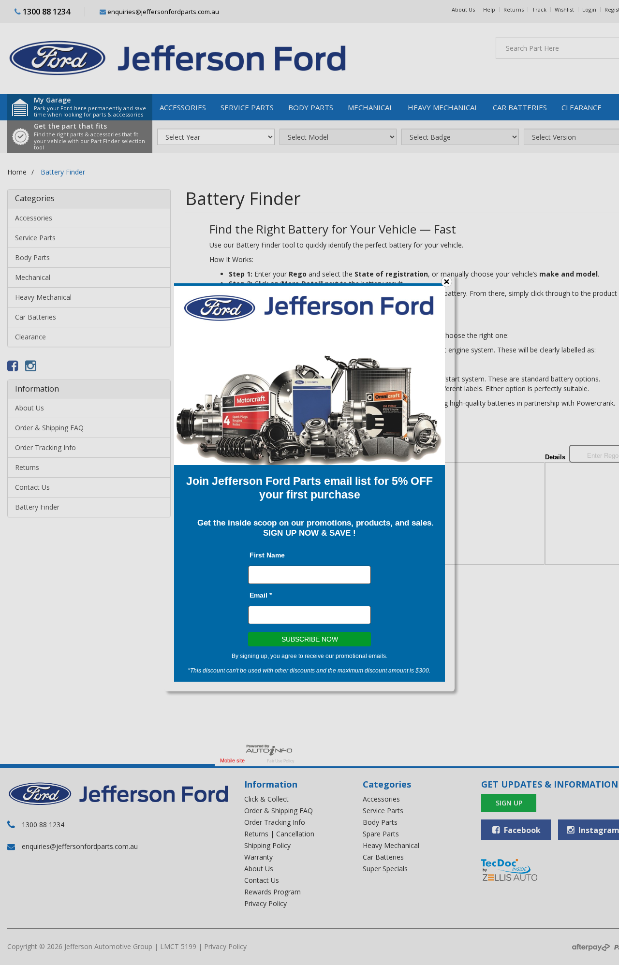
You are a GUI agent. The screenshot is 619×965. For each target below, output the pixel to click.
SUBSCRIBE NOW (309, 639)
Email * (261, 595)
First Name (267, 555)
